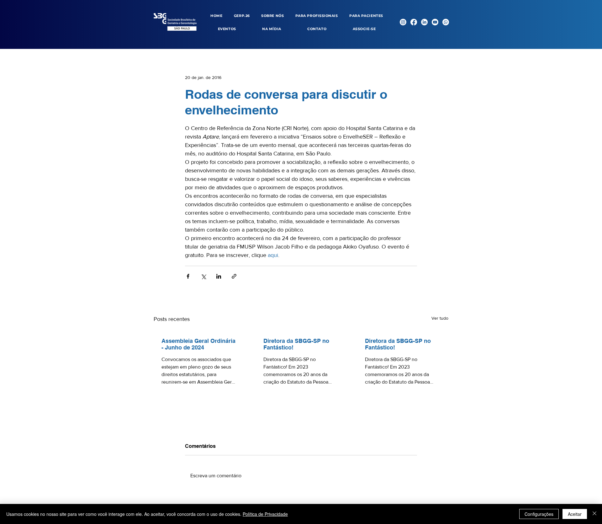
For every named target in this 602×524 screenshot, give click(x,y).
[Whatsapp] (445, 22)
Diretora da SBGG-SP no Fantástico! (296, 344)
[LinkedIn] (424, 22)
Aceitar (575, 514)
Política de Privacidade (265, 514)
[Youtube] (435, 22)
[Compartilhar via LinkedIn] (219, 276)
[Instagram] (403, 22)
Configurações (539, 514)
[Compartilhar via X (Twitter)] (203, 276)
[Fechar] (594, 514)
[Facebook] (413, 22)
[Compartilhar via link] (234, 276)
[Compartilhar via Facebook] (188, 276)
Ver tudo (439, 318)
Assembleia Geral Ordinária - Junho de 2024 (198, 344)
